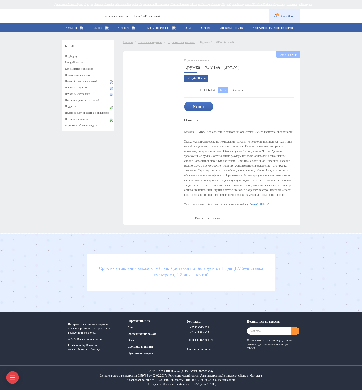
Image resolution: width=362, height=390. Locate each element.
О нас (188, 27)
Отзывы (206, 27)
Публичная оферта (140, 353)
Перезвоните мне (139, 321)
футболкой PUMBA (257, 204)
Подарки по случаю (157, 27)
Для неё (97, 27)
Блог (131, 327)
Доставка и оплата (231, 27)
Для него (124, 27)
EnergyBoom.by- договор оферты (273, 27)
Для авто (72, 27)
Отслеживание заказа (142, 334)
